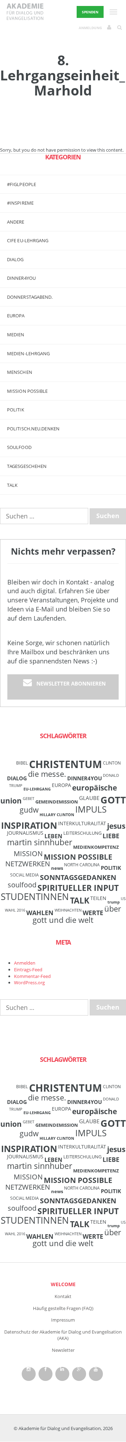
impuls (91, 809)
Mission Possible (78, 857)
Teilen (98, 898)
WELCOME (63, 1284)
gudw (29, 810)
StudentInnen (35, 896)
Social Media (24, 875)
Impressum (63, 1320)
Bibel (22, 763)
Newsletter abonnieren (71, 683)
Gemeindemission (56, 802)
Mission (28, 853)
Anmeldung (90, 27)
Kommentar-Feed (32, 976)
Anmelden (24, 963)
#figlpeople (21, 184)
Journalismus (25, 832)
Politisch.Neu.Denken (33, 428)
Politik (15, 409)
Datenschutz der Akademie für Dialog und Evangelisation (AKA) (63, 1335)
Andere (15, 222)
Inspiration (29, 825)
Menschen (19, 372)
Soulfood (19, 447)
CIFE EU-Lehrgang (28, 240)
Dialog (15, 259)
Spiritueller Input (78, 887)
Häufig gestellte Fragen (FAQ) (63, 1308)
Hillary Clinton (57, 814)
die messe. (47, 774)
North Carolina (82, 864)
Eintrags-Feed (28, 969)
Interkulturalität (82, 823)
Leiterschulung (82, 833)
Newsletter (63, 1350)
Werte (93, 912)
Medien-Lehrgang (28, 353)
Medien (15, 334)
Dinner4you (21, 278)
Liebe (111, 836)
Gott (113, 799)
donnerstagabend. (30, 297)
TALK (12, 485)
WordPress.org (29, 982)
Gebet (28, 798)
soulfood (22, 884)
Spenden (90, 11)
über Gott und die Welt (77, 914)
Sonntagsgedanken (78, 877)
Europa (16, 315)
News (57, 868)
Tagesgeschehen (27, 466)
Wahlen (40, 912)
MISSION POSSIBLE (27, 391)
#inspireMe (20, 203)
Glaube (89, 797)
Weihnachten (68, 910)
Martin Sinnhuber (39, 842)
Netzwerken (27, 863)
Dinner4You (84, 778)
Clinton (112, 763)
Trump (113, 902)
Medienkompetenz (96, 847)
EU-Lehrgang (37, 789)
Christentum (65, 764)
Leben (53, 836)
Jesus (116, 826)
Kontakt (63, 1296)
